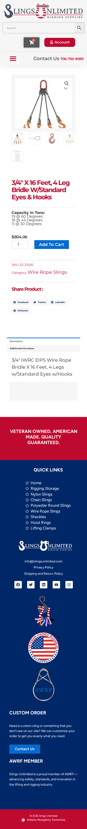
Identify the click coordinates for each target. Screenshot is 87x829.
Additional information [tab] (22, 348)
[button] (13, 58)
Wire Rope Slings (47, 272)
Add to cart (51, 244)
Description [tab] (16, 341)
